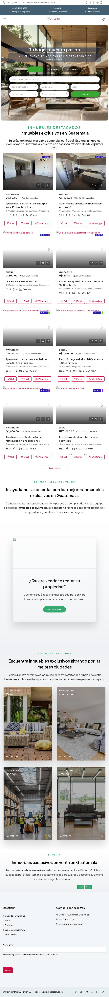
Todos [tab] (35, 69)
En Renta (46, 157)
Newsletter (8, 945)
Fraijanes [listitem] (9, 925)
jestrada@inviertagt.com (19, 12)
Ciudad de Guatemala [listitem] (15, 915)
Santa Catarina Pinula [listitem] (15, 930)
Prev (81, 887)
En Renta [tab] (53, 69)
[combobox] (23, 87)
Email (26, 223)
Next (88, 887)
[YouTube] (92, 991)
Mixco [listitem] (7, 920)
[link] (28, 171)
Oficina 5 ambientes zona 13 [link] (21, 281)
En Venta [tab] (72, 69)
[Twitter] (81, 991)
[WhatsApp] (97, 991)
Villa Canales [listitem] (10, 934)
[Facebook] (76, 991)
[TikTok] (103, 991)
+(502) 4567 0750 (19, 8)
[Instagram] (87, 991)
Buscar (85, 94)
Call (12, 223)
